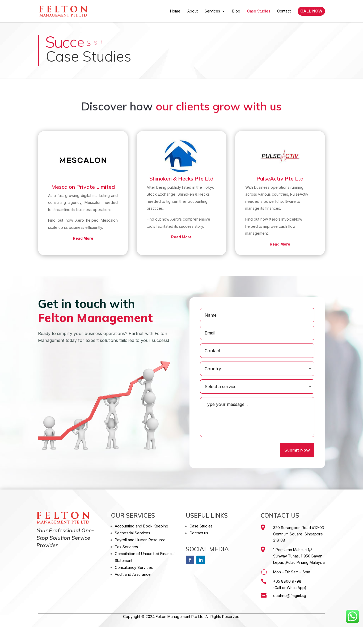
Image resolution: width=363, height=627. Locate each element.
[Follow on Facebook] (190, 560)
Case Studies (201, 526)
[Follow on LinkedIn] (200, 560)
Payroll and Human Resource (140, 540)
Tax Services (126, 546)
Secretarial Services (132, 533)
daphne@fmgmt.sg (289, 595)
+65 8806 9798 (287, 581)
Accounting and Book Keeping (141, 526)
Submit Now (297, 450)
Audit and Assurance (133, 574)
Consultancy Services (134, 567)
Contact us (198, 533)
